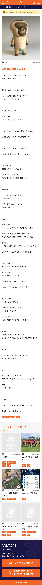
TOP (2, 7)
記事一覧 (8, 7)
